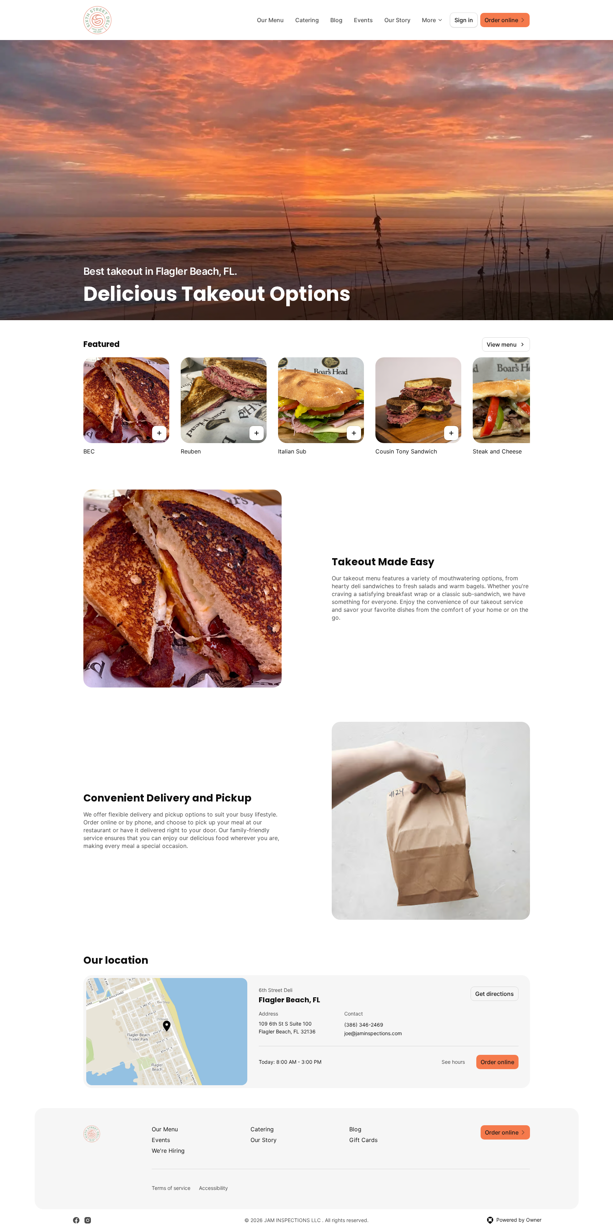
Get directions (494, 993)
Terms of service (171, 1188)
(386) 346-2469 (363, 1025)
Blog (336, 20)
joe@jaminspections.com (373, 1033)
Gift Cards (363, 1139)
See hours (453, 1062)
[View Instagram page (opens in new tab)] (87, 1220)
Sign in (463, 20)
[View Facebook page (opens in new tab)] (76, 1220)
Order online (497, 1062)
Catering (307, 20)
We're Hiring (168, 1150)
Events (363, 20)
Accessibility (213, 1188)
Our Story (397, 20)
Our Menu (270, 20)
